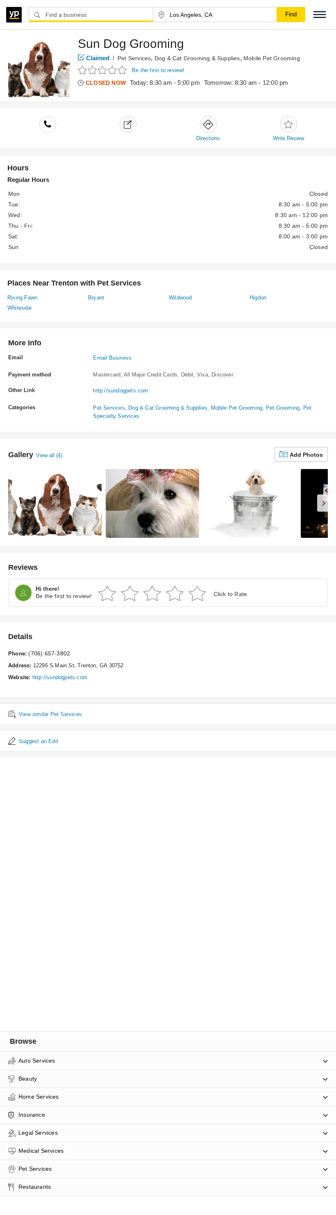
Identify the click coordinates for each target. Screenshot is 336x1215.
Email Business (112, 358)
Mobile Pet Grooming (271, 58)
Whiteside (19, 308)
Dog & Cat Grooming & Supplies (197, 58)
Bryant (96, 298)
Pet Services (134, 58)
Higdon (258, 298)
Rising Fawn (22, 298)
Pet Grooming (283, 408)
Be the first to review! (158, 70)
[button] (319, 14)
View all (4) (49, 455)
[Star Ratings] (103, 69)
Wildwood (180, 298)
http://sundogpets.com (120, 391)
